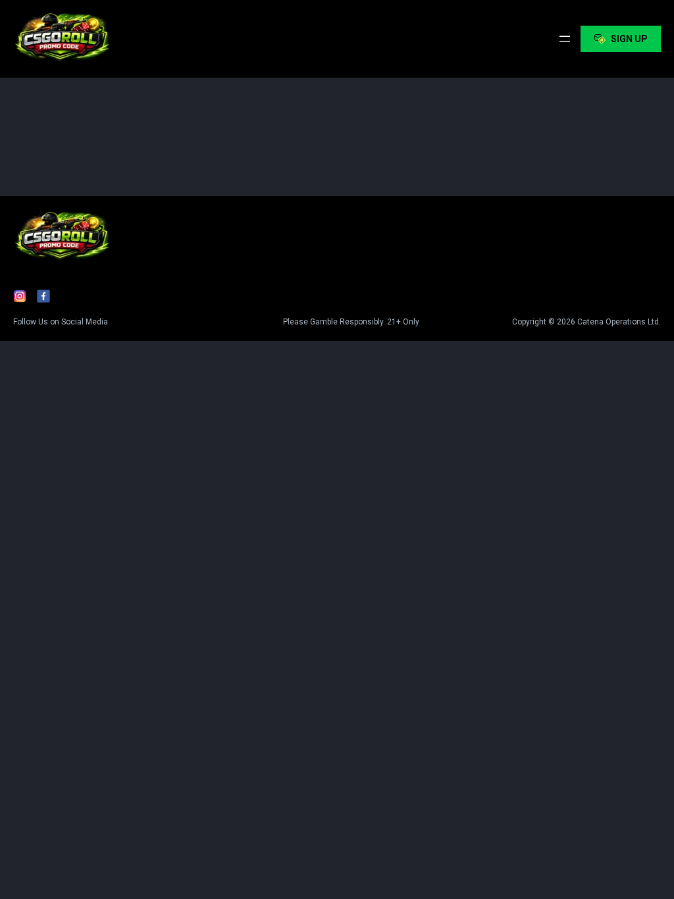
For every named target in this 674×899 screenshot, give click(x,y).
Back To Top (605, 117)
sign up (629, 39)
